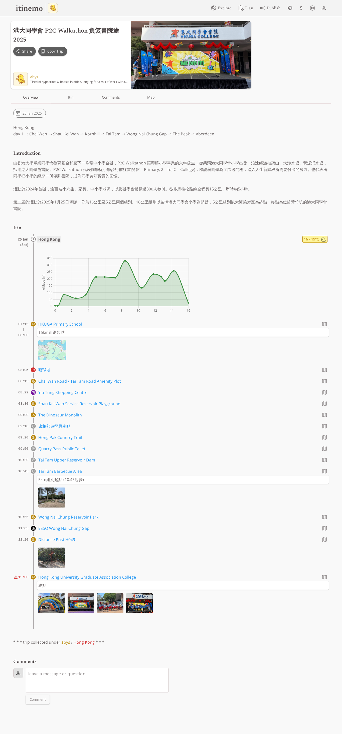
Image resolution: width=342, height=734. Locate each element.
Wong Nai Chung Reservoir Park (68, 517)
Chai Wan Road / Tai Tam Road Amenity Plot (79, 381)
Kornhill (92, 134)
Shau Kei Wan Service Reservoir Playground (79, 403)
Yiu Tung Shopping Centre (62, 392)
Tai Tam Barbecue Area (60, 471)
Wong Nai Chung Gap (146, 134)
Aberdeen (205, 134)
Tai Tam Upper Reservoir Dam (66, 460)
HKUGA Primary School (60, 324)
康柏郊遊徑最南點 (54, 426)
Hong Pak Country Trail (60, 437)
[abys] (53, 8)
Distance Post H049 (56, 539)
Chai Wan (38, 134)
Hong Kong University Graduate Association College (87, 577)
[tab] (31, 97)
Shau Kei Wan (66, 134)
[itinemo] (30, 8)
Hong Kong (23, 127)
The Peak (181, 134)
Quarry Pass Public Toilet (61, 448)
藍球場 (44, 370)
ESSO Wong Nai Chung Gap (63, 528)
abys (34, 76)
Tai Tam (113, 134)
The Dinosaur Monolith (60, 415)
